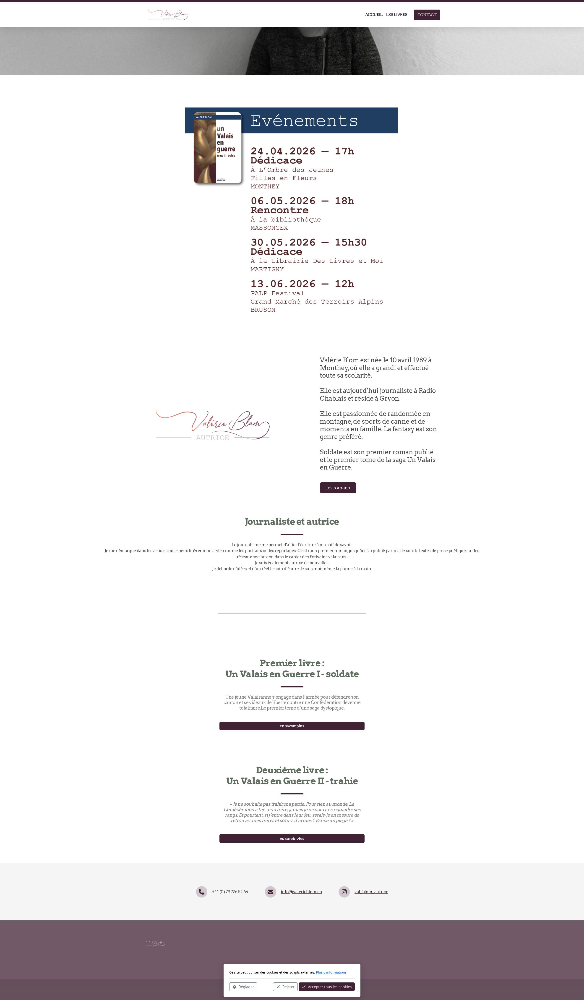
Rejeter (288, 986)
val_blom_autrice (371, 891)
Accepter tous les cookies (330, 986)
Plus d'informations (331, 972)
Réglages (246, 986)
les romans (338, 488)
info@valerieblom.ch (301, 891)
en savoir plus (292, 726)
